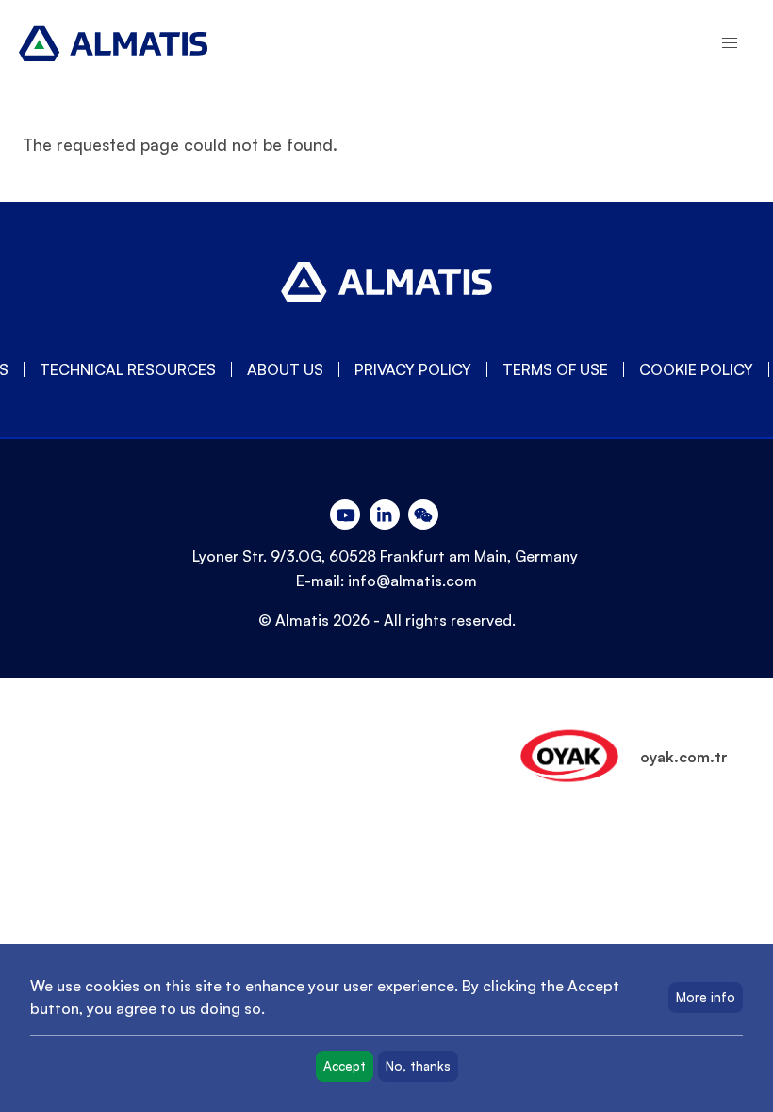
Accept (344, 1065)
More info (705, 997)
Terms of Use (555, 369)
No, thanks (418, 1065)
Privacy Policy (412, 369)
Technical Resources (128, 369)
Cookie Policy (696, 369)
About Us (285, 369)
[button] (729, 43)
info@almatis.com (412, 580)
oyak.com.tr (684, 756)
